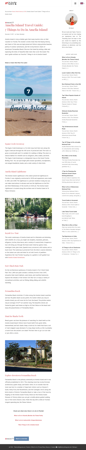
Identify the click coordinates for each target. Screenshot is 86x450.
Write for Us (34, 447)
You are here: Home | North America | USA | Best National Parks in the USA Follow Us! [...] (71, 87)
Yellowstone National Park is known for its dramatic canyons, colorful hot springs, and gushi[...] (71, 191)
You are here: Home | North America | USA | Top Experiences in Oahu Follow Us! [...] (71, 239)
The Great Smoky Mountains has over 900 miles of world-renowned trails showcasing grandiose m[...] (71, 161)
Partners (28, 447)
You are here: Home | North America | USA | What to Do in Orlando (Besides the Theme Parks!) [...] (70, 62)
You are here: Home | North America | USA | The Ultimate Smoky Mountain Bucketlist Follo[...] (70, 116)
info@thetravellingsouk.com (64, 447)
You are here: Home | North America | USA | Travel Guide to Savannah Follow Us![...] (70, 203)
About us (48, 447)
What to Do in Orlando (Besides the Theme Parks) (28, 415)
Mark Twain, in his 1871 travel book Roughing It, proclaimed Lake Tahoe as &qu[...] (70, 216)
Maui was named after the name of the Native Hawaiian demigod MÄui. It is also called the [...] (71, 228)
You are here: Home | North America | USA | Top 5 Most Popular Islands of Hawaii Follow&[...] (71, 100)
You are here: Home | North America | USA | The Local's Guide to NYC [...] (71, 76)
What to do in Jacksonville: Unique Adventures (28, 420)
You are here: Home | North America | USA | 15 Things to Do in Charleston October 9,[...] (71, 251)
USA (25, 11)
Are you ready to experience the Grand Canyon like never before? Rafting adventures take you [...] (71, 176)
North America (19, 11)
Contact (53, 447)
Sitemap (74, 447)
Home (13, 11)
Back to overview (21, 439)
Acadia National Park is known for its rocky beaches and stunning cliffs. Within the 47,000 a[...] (71, 146)
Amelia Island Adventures (16, 257)
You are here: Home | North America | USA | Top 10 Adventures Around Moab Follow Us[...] (70, 132)
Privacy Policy (41, 447)
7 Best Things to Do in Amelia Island (28, 425)
